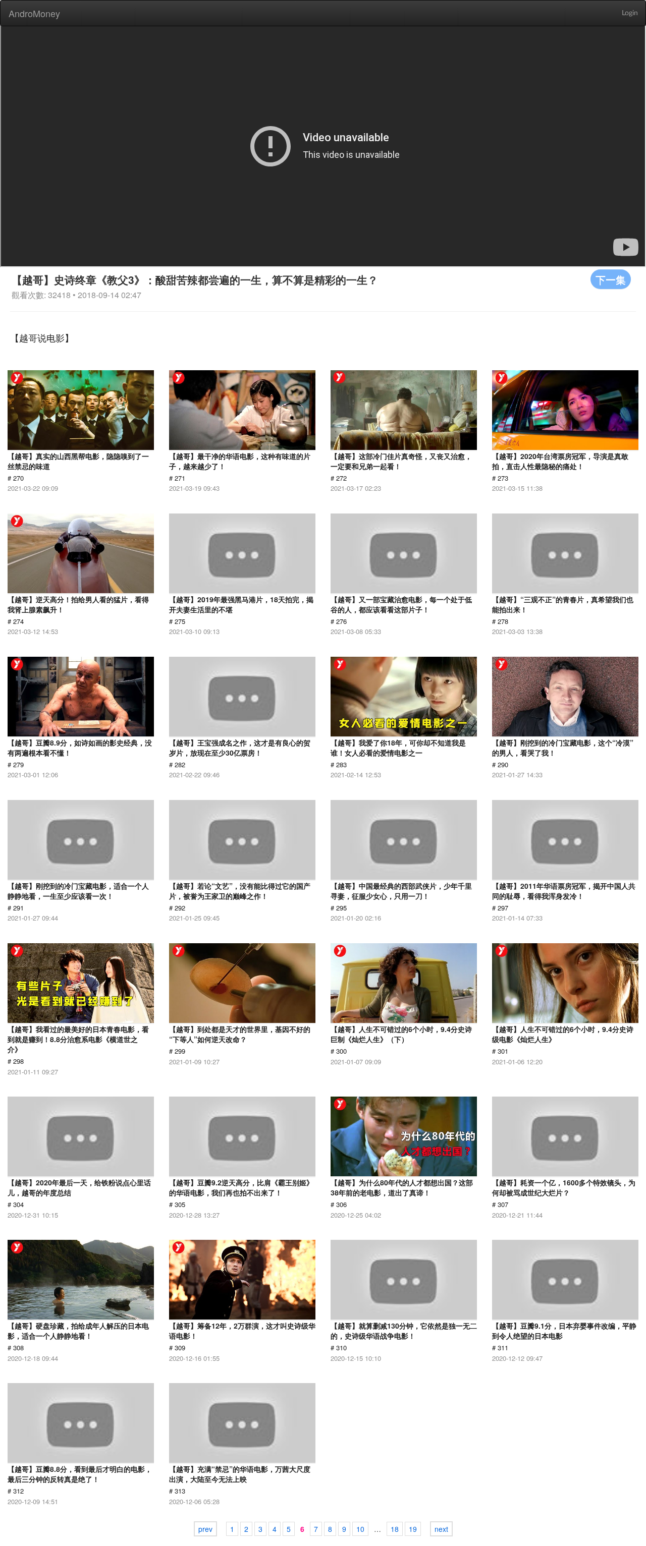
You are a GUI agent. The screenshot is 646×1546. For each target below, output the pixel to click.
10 (360, 1529)
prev (205, 1529)
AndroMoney (34, 13)
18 (395, 1529)
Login (630, 13)
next (441, 1529)
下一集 (611, 279)
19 (413, 1529)
